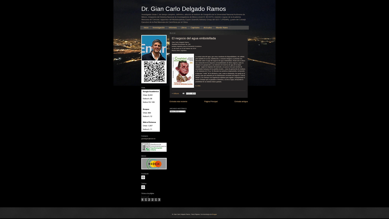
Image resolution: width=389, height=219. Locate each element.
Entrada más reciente (178, 102)
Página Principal (210, 102)
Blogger (214, 214)
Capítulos (195, 27)
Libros (184, 27)
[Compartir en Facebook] (193, 94)
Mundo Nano (222, 27)
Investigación (159, 27)
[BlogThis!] (189, 94)
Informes (173, 27)
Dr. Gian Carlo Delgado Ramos (183, 8)
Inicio (146, 27)
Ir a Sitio (197, 86)
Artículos (208, 27)
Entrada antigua (241, 102)
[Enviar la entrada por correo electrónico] (183, 93)
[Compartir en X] (191, 94)
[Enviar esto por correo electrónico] (187, 94)
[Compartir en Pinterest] (195, 94)
